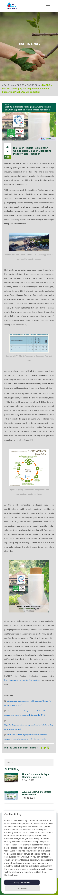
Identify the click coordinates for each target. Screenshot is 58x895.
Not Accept (22, 888)
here (6, 684)
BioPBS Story (33, 85)
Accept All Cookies (22, 882)
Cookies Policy (11, 875)
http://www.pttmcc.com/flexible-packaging (23, 680)
